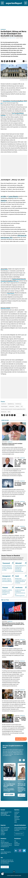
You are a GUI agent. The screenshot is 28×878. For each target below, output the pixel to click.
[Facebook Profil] (20, 850)
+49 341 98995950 (6, 815)
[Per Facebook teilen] (10, 61)
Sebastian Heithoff (5, 308)
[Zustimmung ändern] (2, 873)
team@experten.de (8, 843)
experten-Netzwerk (5, 842)
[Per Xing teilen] (12, 61)
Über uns (2, 840)
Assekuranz (3, 29)
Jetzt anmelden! (4, 867)
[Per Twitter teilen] (15, 61)
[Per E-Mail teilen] (2, 61)
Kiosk (6, 853)
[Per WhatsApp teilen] (7, 61)
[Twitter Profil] (24, 850)
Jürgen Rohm (4, 269)
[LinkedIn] (15, 850)
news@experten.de (5, 846)
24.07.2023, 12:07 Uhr (11, 37)
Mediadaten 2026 (19, 833)
